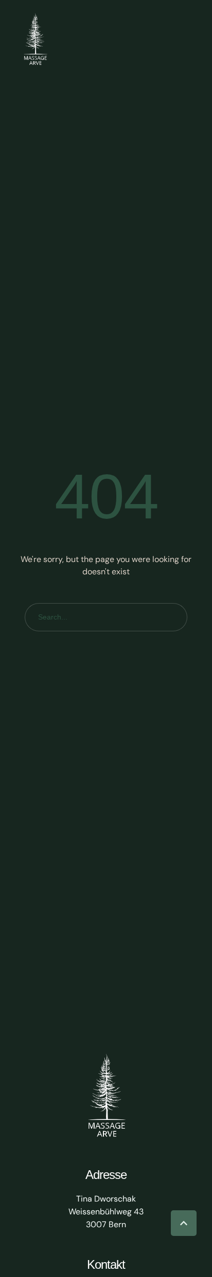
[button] (184, 1223)
